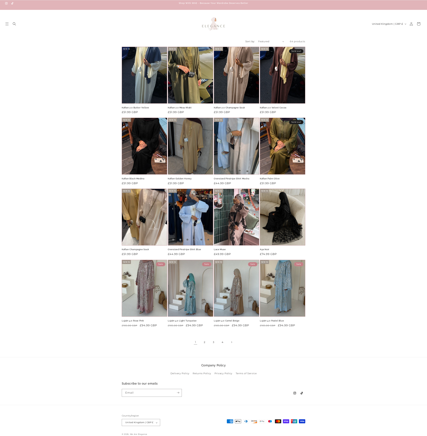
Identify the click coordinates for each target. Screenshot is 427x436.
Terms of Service (246, 373)
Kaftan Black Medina (133, 178)
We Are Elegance (138, 434)
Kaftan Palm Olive (270, 178)
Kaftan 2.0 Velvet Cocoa (273, 107)
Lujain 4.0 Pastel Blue (272, 320)
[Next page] (231, 342)
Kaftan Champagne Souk (135, 249)
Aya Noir (264, 249)
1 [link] (195, 342)
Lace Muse (220, 249)
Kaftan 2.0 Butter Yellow (135, 107)
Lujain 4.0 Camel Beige (226, 320)
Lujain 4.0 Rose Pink (133, 320)
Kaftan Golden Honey (179, 178)
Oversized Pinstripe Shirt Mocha (231, 178)
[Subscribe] (178, 393)
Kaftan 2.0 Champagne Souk (229, 107)
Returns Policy (202, 373)
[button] (7, 24)
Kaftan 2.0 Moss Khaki (180, 107)
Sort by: (250, 41)
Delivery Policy (179, 373)
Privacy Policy (223, 373)
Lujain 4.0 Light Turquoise (182, 320)
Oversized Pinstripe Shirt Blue (184, 249)
